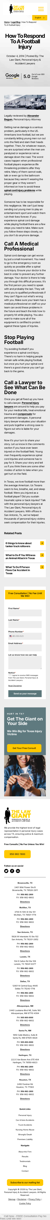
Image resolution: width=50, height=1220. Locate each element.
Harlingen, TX (25, 1055)
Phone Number (16, 631)
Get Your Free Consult (24, 748)
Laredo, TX (25, 957)
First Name (14, 608)
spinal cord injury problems (19, 190)
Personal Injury (25, 1115)
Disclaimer (22, 1199)
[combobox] (11, 636)
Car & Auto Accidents (25, 1120)
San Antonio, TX (25, 932)
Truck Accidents (25, 1125)
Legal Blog (15, 22)
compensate (25, 414)
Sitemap (11, 1199)
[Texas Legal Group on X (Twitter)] (6, 871)
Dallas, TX (25, 981)
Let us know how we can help (22, 655)
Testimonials (25, 1161)
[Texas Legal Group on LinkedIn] (18, 871)
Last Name (14, 620)
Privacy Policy (34, 1199)
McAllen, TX (25, 907)
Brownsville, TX (25, 883)
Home (6, 22)
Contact (25, 1171)
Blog (25, 1166)
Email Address (15, 643)
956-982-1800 (17, 854)
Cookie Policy (25, 1203)
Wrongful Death (25, 1134)
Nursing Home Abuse (25, 1130)
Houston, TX (25, 1080)
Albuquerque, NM (25, 1006)
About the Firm (25, 1152)
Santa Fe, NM (25, 1030)
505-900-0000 (27, 1017)
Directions (25, 902)
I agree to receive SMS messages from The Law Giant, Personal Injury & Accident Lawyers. (23, 677)
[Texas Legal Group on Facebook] (12, 871)
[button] (25, 1182)
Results (25, 1156)
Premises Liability (25, 1139)
